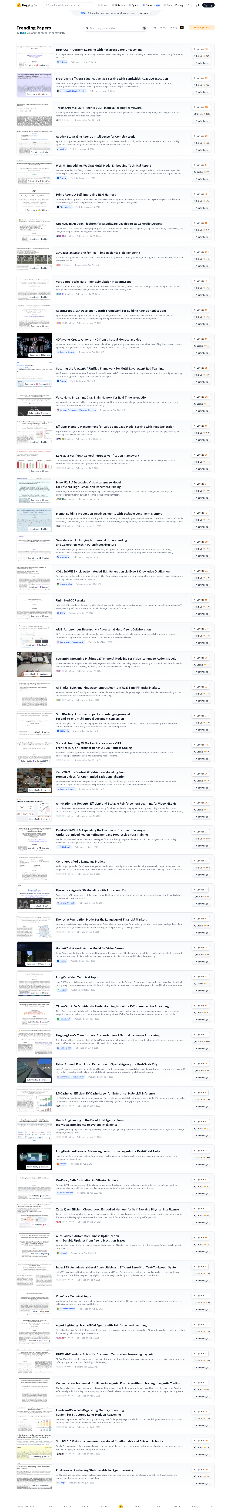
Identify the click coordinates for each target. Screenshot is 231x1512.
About (85, 1506)
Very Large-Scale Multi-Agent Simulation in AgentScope (93, 282)
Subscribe (144, 13)
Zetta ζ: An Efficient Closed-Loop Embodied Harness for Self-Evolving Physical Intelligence (117, 1209)
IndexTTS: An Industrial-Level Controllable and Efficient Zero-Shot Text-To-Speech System (117, 1267)
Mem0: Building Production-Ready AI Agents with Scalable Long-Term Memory (109, 513)
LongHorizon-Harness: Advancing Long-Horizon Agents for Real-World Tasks (108, 1151)
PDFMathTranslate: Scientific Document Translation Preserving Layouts (105, 1354)
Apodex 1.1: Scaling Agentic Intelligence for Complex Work (95, 136)
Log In (197, 5)
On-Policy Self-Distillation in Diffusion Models (87, 1180)
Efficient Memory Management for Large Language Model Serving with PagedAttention (115, 426)
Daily (154, 27)
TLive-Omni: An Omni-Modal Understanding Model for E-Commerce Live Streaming (112, 1006)
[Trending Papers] (182, 27)
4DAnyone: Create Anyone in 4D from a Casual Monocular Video (98, 339)
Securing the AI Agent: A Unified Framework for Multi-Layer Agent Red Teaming (110, 368)
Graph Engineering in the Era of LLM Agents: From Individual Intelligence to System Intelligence (90, 1122)
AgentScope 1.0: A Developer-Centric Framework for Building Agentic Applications (111, 311)
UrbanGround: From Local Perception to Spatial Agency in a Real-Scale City (106, 1064)
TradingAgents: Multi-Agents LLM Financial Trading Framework (99, 108)
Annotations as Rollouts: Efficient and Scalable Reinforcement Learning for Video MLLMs (116, 803)
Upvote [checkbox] (202, 48)
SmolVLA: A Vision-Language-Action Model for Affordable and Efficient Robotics (110, 1441)
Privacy (67, 1506)
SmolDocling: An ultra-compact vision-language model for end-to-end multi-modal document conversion (93, 716)
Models (105, 5)
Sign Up (208, 5)
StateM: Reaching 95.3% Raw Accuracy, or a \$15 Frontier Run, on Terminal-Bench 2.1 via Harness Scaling (94, 745)
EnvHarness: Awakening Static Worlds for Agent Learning (94, 1470)
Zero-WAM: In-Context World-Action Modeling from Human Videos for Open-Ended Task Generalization (91, 774)
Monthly (173, 27)
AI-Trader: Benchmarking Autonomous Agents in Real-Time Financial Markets (108, 687)
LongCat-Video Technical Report (78, 977)
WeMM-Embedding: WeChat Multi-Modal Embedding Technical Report (103, 165)
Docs (169, 5)
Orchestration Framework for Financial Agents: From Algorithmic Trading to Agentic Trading (118, 1383)
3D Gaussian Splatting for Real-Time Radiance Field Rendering (98, 253)
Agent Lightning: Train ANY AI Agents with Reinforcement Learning (101, 1325)
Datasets (120, 5)
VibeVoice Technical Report (74, 1296)
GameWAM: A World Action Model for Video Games (90, 948)
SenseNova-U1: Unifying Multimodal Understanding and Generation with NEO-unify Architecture (91, 542)
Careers (103, 1506)
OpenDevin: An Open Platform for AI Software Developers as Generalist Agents (109, 224)
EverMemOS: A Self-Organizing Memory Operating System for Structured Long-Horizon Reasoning (90, 1412)
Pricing (179, 5)
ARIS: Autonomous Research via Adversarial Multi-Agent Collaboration (103, 629)
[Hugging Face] (121, 1506)
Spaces (135, 5)
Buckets (153, 5)
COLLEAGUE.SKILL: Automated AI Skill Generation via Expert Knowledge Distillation (113, 571)
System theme (28, 1506)
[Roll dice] (144, 28)
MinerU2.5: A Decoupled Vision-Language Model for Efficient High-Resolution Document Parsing (88, 484)
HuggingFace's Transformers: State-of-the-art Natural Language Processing (108, 1035)
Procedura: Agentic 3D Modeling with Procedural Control (94, 890)
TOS (50, 1506)
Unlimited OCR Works (70, 600)
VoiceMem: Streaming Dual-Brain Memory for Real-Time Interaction (101, 397)
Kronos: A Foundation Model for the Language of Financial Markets (101, 919)
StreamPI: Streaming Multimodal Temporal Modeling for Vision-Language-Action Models (116, 658)
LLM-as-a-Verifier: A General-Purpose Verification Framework (97, 455)
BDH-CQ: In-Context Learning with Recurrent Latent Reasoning (99, 49)
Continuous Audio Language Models (80, 861)
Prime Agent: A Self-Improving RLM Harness (86, 194)
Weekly (163, 27)
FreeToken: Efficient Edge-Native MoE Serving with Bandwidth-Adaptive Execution (112, 78)
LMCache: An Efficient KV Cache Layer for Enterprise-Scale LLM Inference (105, 1093)
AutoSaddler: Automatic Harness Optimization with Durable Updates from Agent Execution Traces (90, 1238)
